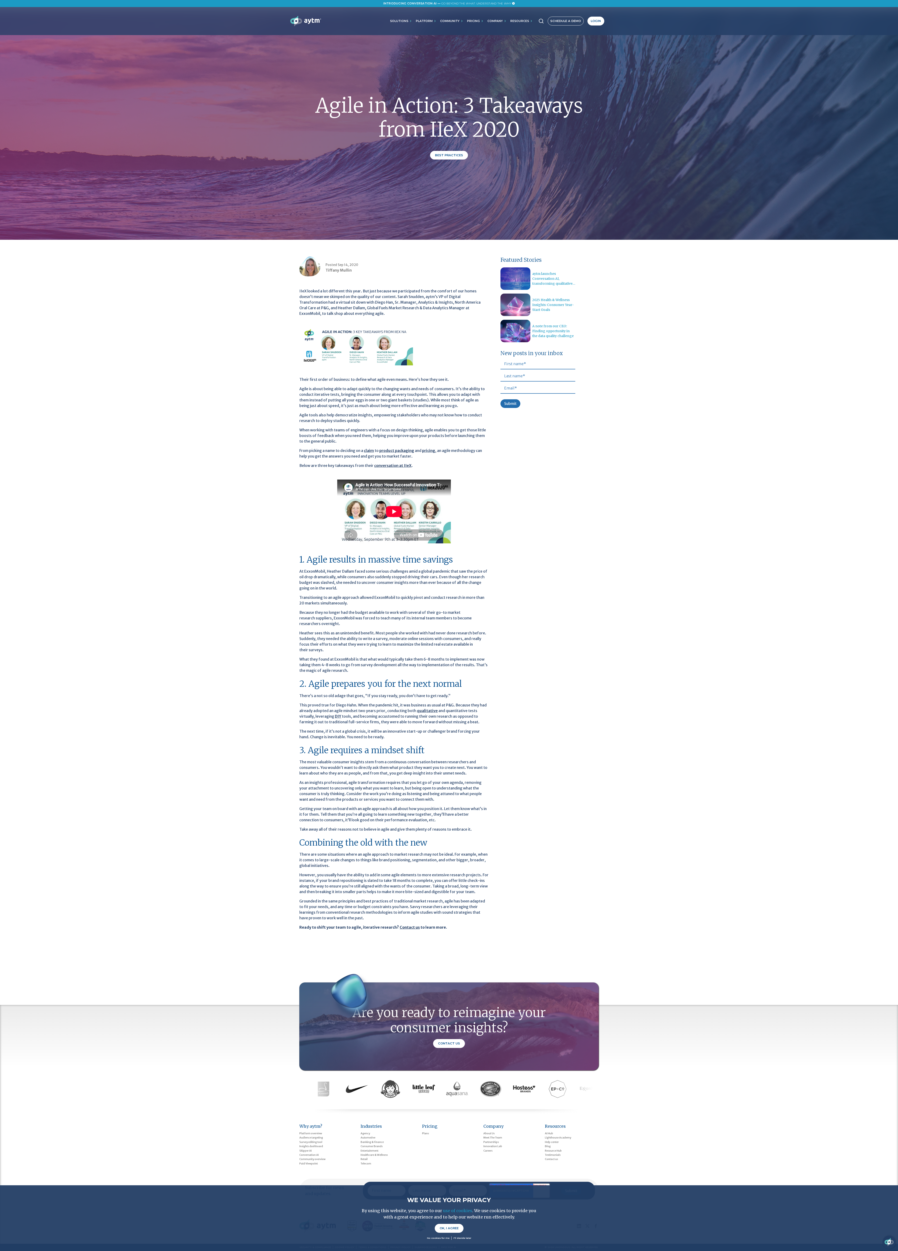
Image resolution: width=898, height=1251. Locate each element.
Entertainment (369, 1150)
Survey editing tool (310, 1142)
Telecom (366, 1163)
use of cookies (457, 1210)
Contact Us (449, 1043)
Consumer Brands (372, 1146)
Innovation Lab (492, 1146)
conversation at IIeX (393, 465)
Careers (487, 1150)
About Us (489, 1133)
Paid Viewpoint (308, 1163)
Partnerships (491, 1142)
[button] (401, 21)
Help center (552, 1142)
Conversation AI (309, 1154)
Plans (425, 1133)
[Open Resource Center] (889, 1242)
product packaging (396, 450)
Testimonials (553, 1154)
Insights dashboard (311, 1146)
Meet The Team (492, 1137)
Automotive (368, 1137)
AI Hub (549, 1133)
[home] (305, 21)
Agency (365, 1133)
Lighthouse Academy (558, 1137)
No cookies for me (438, 1238)
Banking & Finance (372, 1142)
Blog (548, 1146)
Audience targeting (311, 1137)
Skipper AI (305, 1150)
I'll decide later (462, 1238)
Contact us (551, 1159)
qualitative (427, 710)
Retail (364, 1159)
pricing (428, 450)
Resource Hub (553, 1150)
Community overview (312, 1159)
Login (596, 21)
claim (369, 450)
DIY (338, 716)
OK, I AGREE (449, 1228)
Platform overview (310, 1133)
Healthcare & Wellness (374, 1154)
